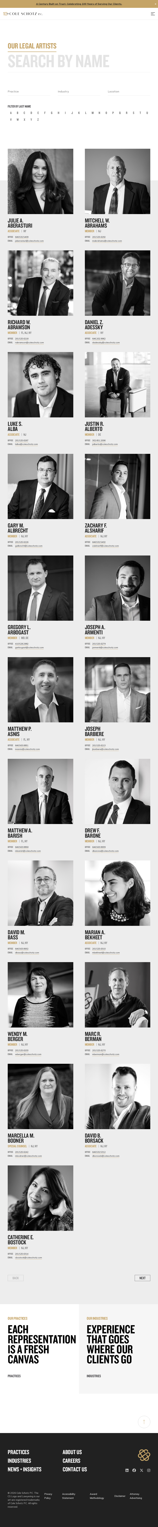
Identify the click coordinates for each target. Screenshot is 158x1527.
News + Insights (24, 1469)
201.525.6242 (21, 1152)
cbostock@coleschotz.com (28, 1257)
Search (147, 60)
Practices (14, 1376)
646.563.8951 (21, 745)
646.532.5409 (21, 237)
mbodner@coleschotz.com (28, 1156)
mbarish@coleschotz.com (28, 851)
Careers (71, 1460)
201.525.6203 (21, 1050)
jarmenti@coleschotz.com (105, 647)
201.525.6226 (21, 542)
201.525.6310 (99, 948)
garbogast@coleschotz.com (29, 647)
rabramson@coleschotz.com (29, 342)
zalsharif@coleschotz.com (105, 545)
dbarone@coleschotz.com (105, 851)
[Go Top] (144, 1422)
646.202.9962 (99, 338)
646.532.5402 (99, 542)
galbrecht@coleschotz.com (28, 545)
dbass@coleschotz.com (27, 952)
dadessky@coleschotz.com (106, 342)
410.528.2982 (21, 643)
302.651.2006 (99, 440)
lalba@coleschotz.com (26, 444)
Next (142, 1278)
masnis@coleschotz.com (27, 749)
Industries (94, 1376)
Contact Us (75, 1469)
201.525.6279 (99, 643)
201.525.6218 (21, 338)
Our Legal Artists (32, 45)
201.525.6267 (21, 440)
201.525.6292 (99, 237)
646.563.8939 (99, 847)
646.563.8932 (21, 948)
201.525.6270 (99, 1050)
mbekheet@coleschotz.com (106, 952)
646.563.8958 (21, 847)
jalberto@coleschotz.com (105, 444)
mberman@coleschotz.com (105, 1054)
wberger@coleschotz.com (28, 1054)
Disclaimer (119, 1496)
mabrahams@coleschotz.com (107, 240)
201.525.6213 (99, 745)
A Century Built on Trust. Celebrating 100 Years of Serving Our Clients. (79, 3)
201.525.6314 (21, 1253)
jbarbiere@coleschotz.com (105, 749)
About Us (72, 1452)
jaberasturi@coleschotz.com (29, 240)
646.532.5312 (99, 1152)
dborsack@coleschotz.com (105, 1156)
